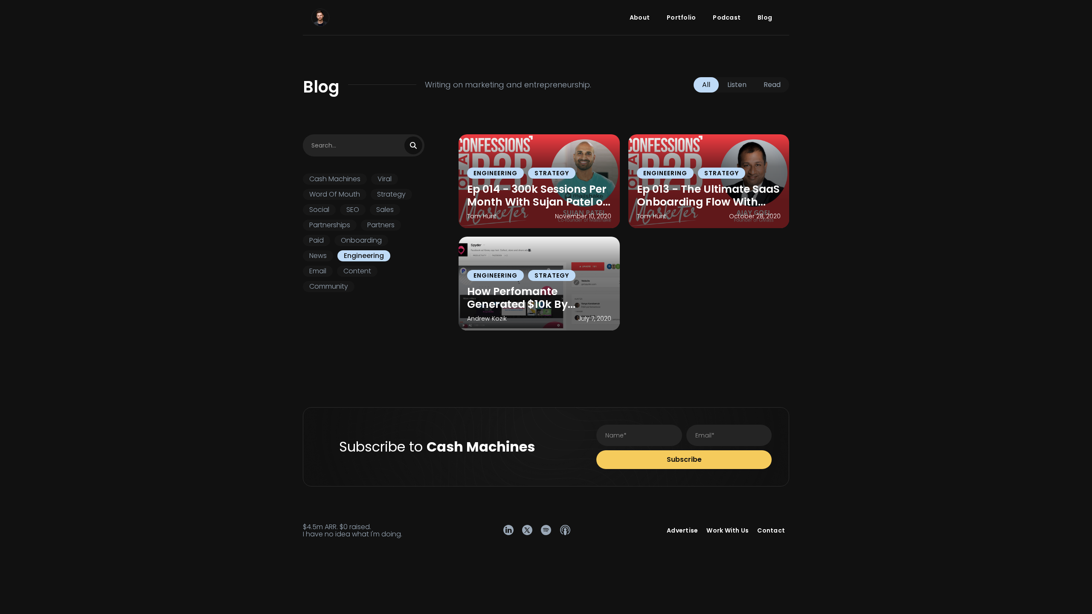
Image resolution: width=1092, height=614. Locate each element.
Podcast (727, 17)
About (640, 17)
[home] (320, 17)
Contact (771, 530)
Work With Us (727, 530)
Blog (765, 17)
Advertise (682, 530)
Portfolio (681, 17)
